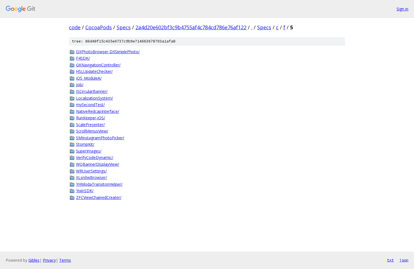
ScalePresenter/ (90, 124)
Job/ (79, 84)
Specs (124, 27)
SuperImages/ (88, 151)
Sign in (402, 9)
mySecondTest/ (90, 104)
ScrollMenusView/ (92, 131)
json (403, 260)
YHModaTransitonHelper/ (99, 184)
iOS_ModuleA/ (89, 78)
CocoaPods (98, 27)
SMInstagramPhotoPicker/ (100, 137)
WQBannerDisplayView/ (97, 164)
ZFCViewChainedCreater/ (98, 197)
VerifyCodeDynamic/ (94, 157)
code (75, 27)
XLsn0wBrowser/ (91, 177)
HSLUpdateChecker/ (94, 71)
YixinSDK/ (85, 190)
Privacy (49, 260)
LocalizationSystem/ (94, 98)
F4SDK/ (83, 58)
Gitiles (33, 260)
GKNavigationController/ (98, 65)
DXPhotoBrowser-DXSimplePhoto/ (108, 51)
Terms (65, 260)
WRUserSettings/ (91, 171)
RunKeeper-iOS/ (90, 117)
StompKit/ (85, 144)
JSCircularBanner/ (92, 91)
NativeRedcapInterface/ (97, 111)
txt (390, 260)
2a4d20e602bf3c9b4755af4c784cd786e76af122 (190, 27)
